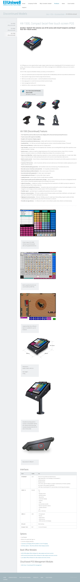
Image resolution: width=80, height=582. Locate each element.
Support (24, 7)
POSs (52, 14)
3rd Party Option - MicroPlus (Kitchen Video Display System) (35, 545)
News (63, 3)
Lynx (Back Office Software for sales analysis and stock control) (35, 557)
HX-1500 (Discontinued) (11, 34)
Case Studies (71, 3)
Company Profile (32, 3)
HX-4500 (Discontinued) (11, 24)
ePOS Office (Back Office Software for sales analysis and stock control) (37, 553)
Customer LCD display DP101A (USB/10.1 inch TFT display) (34, 543)
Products (56, 3)
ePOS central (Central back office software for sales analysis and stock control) (39, 555)
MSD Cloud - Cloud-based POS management (31, 565)
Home (23, 3)
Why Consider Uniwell (45, 3)
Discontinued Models (59, 14)
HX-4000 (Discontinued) (11, 29)
